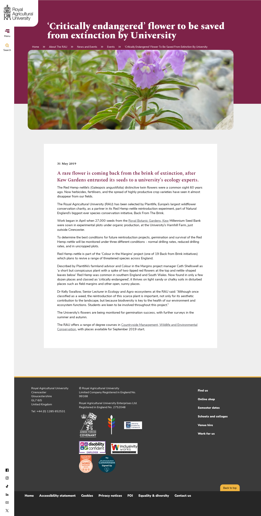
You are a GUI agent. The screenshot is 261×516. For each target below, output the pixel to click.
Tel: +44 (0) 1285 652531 (48, 411)
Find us (203, 391)
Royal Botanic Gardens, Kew (148, 221)
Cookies (87, 495)
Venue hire (205, 425)
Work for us (206, 434)
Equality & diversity (153, 495)
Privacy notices (110, 495)
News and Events (87, 47)
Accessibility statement (57, 495)
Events (111, 47)
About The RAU (58, 47)
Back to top (230, 488)
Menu (7, 36)
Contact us (183, 495)
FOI (130, 495)
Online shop (206, 399)
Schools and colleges (213, 416)
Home (35, 47)
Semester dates (209, 408)
